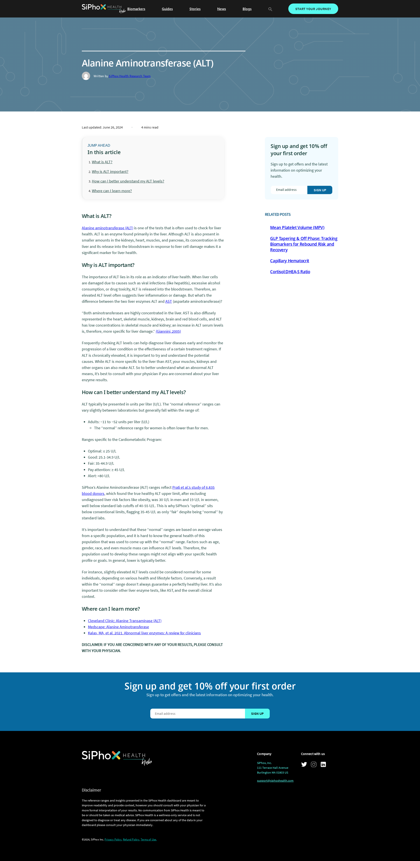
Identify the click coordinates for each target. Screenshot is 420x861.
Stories (195, 8)
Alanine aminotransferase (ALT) (107, 227)
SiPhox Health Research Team (129, 76)
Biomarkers (136, 8)
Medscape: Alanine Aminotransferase (118, 626)
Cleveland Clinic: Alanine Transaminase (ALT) (124, 620)
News (221, 8)
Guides (167, 8)
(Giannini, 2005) (168, 331)
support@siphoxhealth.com (275, 781)
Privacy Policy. (113, 839)
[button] (270, 8)
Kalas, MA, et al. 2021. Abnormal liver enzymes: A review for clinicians (144, 632)
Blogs (247, 8)
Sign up (320, 190)
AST (168, 301)
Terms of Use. (149, 839)
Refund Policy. (131, 839)
